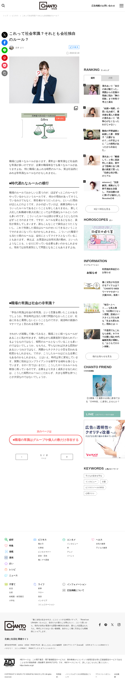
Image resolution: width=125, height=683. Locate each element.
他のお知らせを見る (102, 356)
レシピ (12, 569)
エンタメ (71, 539)
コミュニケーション (46, 604)
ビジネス (15, 16)
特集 (11, 545)
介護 (104, 482)
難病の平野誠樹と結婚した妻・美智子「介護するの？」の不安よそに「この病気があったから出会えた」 (110, 140)
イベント (70, 556)
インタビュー (91, 482)
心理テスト (90, 493)
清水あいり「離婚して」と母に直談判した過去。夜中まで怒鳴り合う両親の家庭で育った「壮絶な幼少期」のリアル (110, 166)
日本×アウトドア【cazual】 (73, 645)
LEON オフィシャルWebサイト (97, 645)
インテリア (42, 600)
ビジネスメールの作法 (95, 487)
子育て (12, 584)
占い (11, 563)
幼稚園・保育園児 (16, 596)
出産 (11, 592)
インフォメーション (76, 584)
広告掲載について (75, 590)
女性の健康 (100, 544)
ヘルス (99, 539)
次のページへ (67, 457)
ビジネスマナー (44, 552)
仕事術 (41, 548)
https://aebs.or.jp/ (27, 665)
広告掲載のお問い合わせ (103, 5)
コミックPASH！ (20, 648)
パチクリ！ (9, 648)
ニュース (13, 575)
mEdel (27, 645)
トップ (5, 16)
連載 (11, 551)
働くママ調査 (43, 560)
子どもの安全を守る (94, 476)
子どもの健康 (101, 548)
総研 (11, 539)
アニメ (70, 552)
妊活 (11, 588)
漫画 (11, 557)
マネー (41, 592)
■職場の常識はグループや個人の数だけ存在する (46, 439)
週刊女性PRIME (10, 645)
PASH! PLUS (35, 645)
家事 (40, 588)
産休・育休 (42, 556)
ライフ (41, 584)
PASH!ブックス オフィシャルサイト (42, 648)
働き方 (41, 544)
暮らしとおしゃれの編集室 (52, 645)
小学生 (12, 600)
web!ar (20, 645)
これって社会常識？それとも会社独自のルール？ (40, 16)
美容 (40, 596)
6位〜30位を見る (102, 209)
